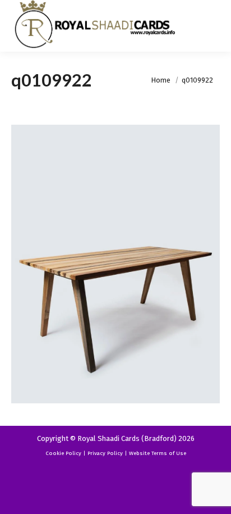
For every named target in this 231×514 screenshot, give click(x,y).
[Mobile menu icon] (213, 26)
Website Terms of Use (157, 453)
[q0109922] (115, 264)
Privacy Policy (105, 453)
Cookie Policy (63, 453)
